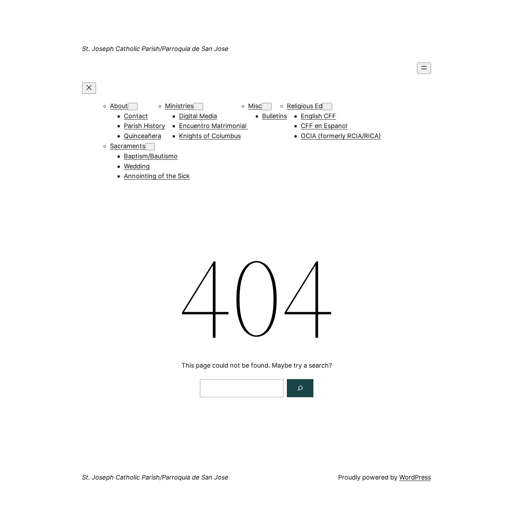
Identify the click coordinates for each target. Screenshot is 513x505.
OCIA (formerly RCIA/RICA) (341, 136)
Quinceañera (142, 136)
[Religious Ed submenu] (327, 106)
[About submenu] (132, 106)
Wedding (137, 166)
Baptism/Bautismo (151, 156)
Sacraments (127, 146)
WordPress (415, 477)
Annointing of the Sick (157, 176)
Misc (255, 106)
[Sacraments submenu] (150, 146)
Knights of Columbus (210, 136)
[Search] (300, 388)
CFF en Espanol (324, 125)
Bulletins (274, 116)
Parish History (144, 125)
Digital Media (198, 116)
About (119, 106)
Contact (136, 116)
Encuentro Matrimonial (213, 125)
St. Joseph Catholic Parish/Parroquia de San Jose (155, 48)
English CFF (318, 116)
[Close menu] (89, 88)
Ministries (179, 106)
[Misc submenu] (267, 106)
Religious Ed (304, 106)
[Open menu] (424, 68)
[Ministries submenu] (198, 106)
